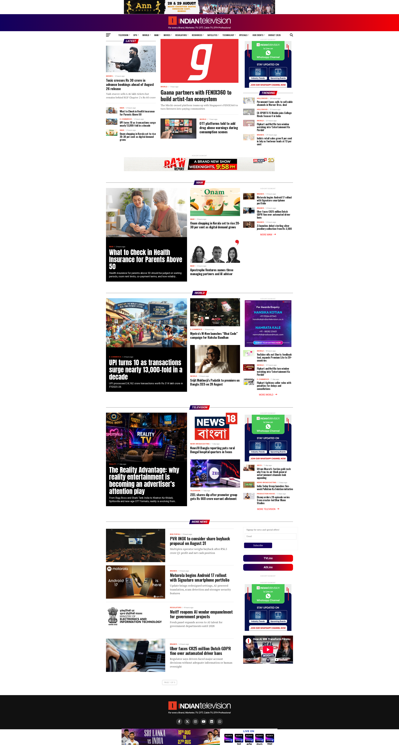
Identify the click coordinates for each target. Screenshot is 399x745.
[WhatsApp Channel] (220, 721)
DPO (135, 35)
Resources (197, 35)
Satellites (212, 35)
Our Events (257, 35)
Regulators (181, 35)
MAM (156, 35)
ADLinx (268, 567)
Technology (228, 35)
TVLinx (268, 558)
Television (123, 35)
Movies (167, 35)
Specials (243, 35)
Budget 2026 (274, 35)
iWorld (145, 35)
